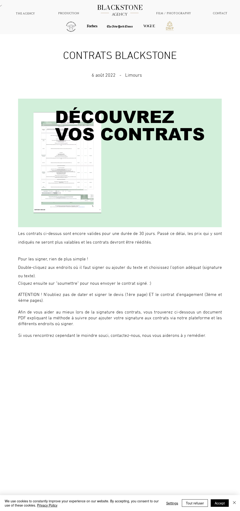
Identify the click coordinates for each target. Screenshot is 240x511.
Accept (220, 503)
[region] (120, 163)
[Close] (234, 503)
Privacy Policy (47, 505)
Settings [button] (172, 503)
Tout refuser (195, 503)
